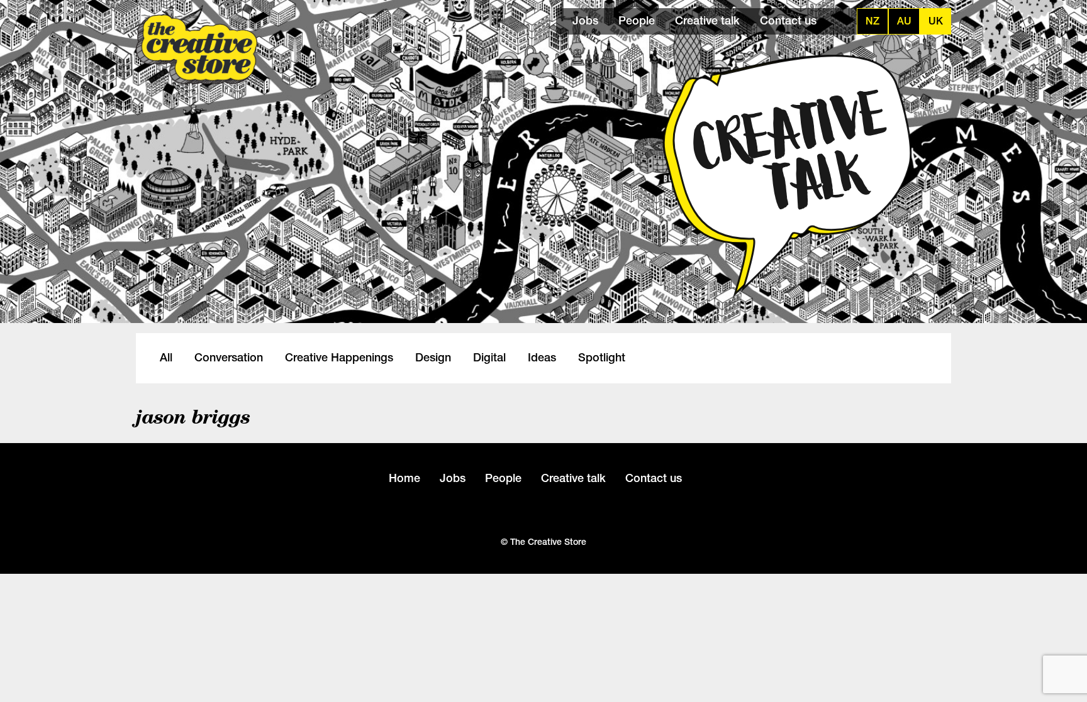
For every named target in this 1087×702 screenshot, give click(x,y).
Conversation (228, 357)
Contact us (788, 20)
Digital (489, 357)
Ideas (542, 357)
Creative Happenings (339, 357)
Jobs (585, 20)
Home (404, 478)
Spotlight (601, 357)
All (166, 357)
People (636, 20)
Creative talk (707, 20)
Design (433, 357)
